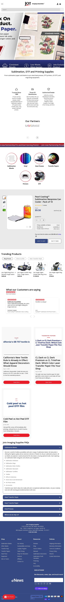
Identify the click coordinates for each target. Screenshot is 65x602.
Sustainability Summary (23, 546)
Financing (36, 561)
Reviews (35, 543)
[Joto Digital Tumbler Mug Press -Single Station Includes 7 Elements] (25, 266)
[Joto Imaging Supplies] (11, 158)
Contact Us (20, 561)
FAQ (34, 563)
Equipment (4, 556)
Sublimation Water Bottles (13, 466)
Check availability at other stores (56, 227)
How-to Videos (37, 548)
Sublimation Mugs (11, 463)
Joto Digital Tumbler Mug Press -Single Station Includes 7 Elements (24, 273)
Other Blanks (4, 546)
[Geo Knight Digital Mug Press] (56, 266)
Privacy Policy (53, 551)
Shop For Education (22, 554)
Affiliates (19, 559)
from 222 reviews (11, 294)
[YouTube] (50, 583)
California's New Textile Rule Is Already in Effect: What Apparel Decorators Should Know (16, 361)
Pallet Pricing (20, 551)
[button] (2, 4)
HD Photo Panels (10, 482)
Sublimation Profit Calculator (38, 557)
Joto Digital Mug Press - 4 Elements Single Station (9, 273)
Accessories (9, 485)
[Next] (37, 137)
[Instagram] (41, 583)
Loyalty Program (21, 548)
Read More (16, 382)
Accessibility (36, 566)
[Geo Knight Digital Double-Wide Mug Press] (40, 266)
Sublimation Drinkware (12, 460)
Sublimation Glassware (12, 469)
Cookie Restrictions (54, 556)
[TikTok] (47, 583)
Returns (51, 554)
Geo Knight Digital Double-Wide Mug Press (40, 273)
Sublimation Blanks (6, 543)
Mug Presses (7, 258)
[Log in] (57, 4)
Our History (20, 543)
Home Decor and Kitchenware (14, 479)
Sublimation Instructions (40, 554)
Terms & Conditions (54, 548)
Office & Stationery (11, 477)
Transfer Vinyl (5, 548)
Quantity (38, 216)
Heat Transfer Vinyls (36, 258)
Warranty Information (55, 546)
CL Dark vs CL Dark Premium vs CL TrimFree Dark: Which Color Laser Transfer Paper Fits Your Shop (47, 363)
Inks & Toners (5, 559)
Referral (19, 556)
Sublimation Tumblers (12, 471)
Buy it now (54, 241)
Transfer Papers (5, 551)
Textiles (8, 474)
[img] (33, 292)
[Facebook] (35, 583)
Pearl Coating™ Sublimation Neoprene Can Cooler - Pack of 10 (48, 199)
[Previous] (27, 137)
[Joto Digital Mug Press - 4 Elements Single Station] (9, 266)
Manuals (35, 551)
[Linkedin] (38, 583)
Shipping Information (55, 543)
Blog (34, 546)
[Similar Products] (13, 265)
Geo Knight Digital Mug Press (55, 273)
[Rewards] (9, 596)
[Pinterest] (44, 583)
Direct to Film (20, 258)
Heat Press (4, 554)
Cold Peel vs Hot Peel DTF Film (16, 420)
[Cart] (60, 4)
